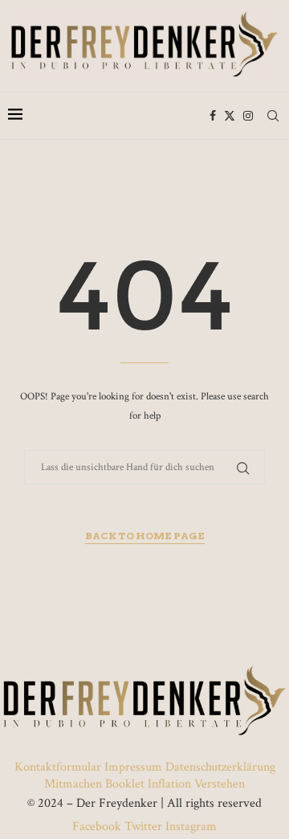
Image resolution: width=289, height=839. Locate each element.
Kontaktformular (59, 767)
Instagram (189, 826)
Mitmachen (73, 784)
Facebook (98, 826)
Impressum (133, 767)
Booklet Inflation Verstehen (175, 784)
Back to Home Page (145, 536)
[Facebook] (213, 115)
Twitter (143, 826)
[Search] (273, 115)
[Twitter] (229, 115)
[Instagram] (248, 115)
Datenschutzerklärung (220, 767)
